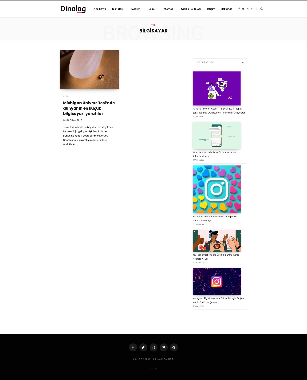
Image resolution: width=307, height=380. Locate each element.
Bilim (66, 96)
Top (154, 368)
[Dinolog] (73, 9)
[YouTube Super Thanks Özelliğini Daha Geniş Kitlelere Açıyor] (217, 241)
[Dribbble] (174, 347)
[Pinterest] (164, 347)
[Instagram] (153, 347)
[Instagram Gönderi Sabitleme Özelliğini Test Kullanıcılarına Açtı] (217, 190)
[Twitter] (143, 347)
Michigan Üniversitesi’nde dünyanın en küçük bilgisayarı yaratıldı (89, 108)
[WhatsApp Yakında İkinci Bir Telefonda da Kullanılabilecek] (217, 136)
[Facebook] (133, 347)
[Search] (259, 9)
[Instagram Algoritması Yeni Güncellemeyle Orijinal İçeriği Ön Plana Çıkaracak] (217, 282)
